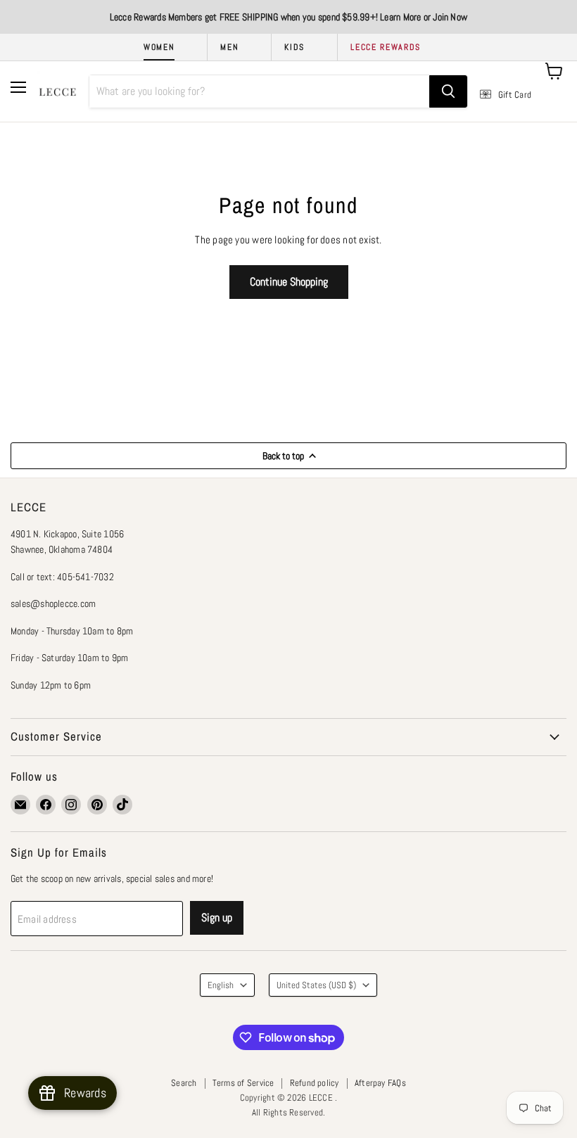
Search (183, 1083)
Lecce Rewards (385, 47)
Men (229, 47)
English (221, 985)
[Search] (448, 91)
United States (316, 985)
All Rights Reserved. (289, 1112)
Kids (294, 47)
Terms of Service (243, 1083)
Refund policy (314, 1083)
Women (159, 47)
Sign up (216, 917)
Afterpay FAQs (380, 1083)
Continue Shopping (289, 281)
